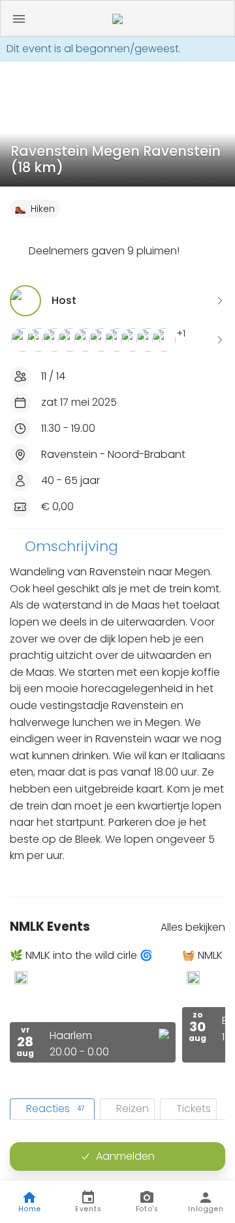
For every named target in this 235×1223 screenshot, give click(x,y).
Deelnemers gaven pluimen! (104, 250)
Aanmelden (125, 1156)
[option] (93, 1005)
